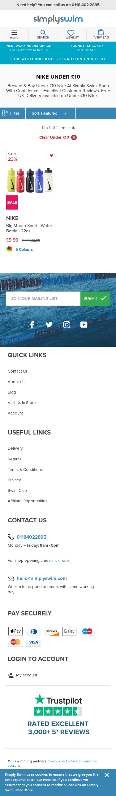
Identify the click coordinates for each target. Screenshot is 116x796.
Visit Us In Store (22, 402)
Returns (14, 459)
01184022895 (31, 537)
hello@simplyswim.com (42, 578)
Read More (24, 790)
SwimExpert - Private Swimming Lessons (52, 763)
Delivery (15, 448)
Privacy (14, 480)
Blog (12, 392)
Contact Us (18, 371)
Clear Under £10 (54, 137)
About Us (16, 381)
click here (60, 560)
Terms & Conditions (25, 469)
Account (15, 413)
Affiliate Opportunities (27, 501)
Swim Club (17, 490)
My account (26, 675)
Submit (91, 298)
